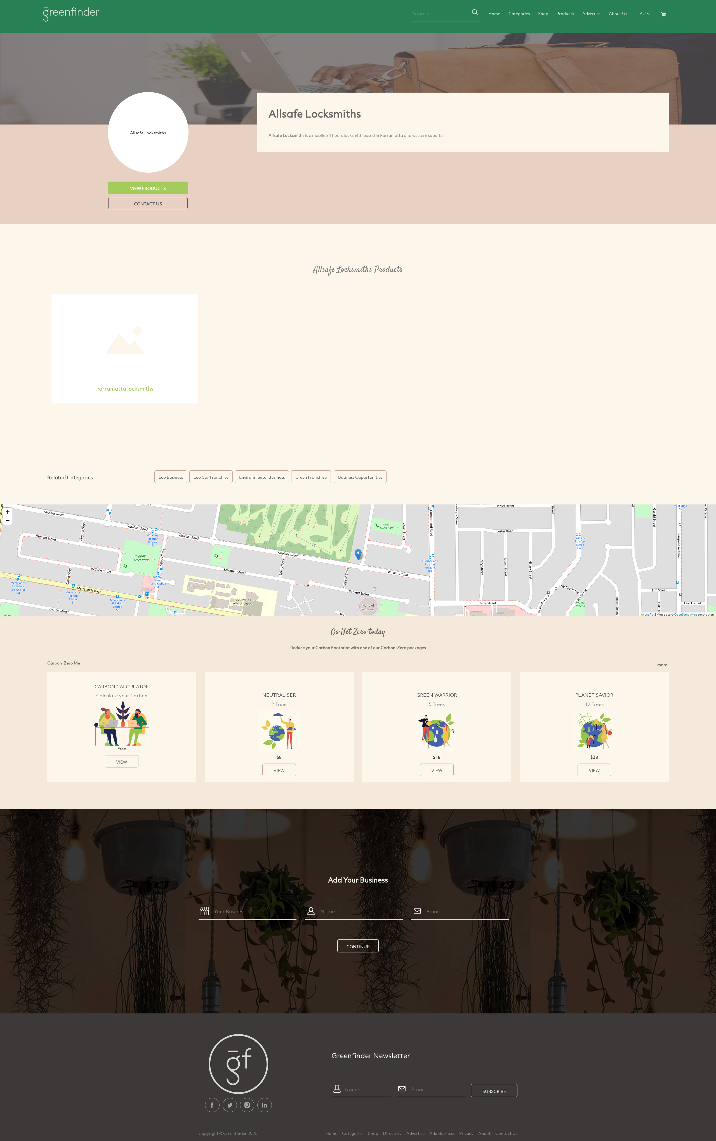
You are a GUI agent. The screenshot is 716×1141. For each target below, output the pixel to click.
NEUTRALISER (279, 695)
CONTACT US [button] (148, 203)
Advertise (591, 13)
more (662, 664)
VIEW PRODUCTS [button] (148, 188)
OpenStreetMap (685, 614)
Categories (519, 13)
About (484, 1133)
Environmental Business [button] (262, 477)
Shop (543, 13)
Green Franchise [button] (311, 477)
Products (565, 13)
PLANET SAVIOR (594, 695)
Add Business (442, 1133)
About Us (618, 13)
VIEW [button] (121, 762)
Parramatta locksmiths (124, 388)
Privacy (466, 1133)
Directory (392, 1133)
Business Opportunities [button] (360, 477)
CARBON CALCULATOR (122, 686)
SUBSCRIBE (494, 1091)
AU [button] (643, 13)
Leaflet (649, 614)
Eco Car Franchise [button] (211, 477)
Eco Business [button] (171, 477)
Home (494, 13)
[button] (358, 554)
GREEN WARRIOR (436, 695)
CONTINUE (358, 946)
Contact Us (506, 1133)
